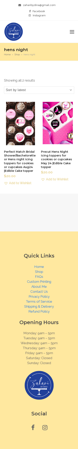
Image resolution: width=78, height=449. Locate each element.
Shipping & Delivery (39, 306)
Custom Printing (39, 282)
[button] (72, 31)
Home (39, 267)
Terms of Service (39, 301)
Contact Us (39, 292)
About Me (39, 287)
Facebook (39, 11)
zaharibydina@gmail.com (39, 5)
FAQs (39, 277)
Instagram (39, 15)
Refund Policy (39, 311)
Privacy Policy (39, 296)
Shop (39, 272)
